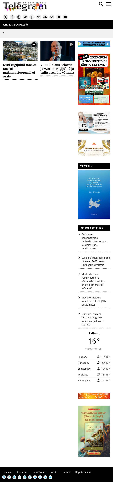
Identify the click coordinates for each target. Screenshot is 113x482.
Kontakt (66, 472)
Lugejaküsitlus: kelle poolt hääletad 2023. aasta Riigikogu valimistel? (96, 261)
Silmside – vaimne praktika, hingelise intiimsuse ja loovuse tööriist (93, 319)
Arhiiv (54, 472)
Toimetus (22, 472)
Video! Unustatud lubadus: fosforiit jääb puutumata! (94, 301)
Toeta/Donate (39, 472)
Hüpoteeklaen (83, 472)
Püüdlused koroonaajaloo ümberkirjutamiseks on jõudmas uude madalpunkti (94, 241)
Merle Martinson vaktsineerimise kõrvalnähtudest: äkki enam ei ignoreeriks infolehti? (93, 281)
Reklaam (7, 472)
